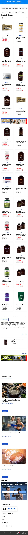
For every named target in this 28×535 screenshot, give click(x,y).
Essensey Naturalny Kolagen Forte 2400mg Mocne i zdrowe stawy (21, 258)
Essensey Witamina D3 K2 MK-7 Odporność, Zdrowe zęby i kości (21, 235)
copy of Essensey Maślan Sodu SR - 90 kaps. (20, 61)
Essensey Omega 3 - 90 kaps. (21, 189)
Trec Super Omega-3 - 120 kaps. (20, 38)
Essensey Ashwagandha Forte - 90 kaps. (20, 85)
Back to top (4, 319)
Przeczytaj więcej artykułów (6, 378)
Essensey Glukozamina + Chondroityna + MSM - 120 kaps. (7, 110)
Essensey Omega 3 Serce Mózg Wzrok (20, 282)
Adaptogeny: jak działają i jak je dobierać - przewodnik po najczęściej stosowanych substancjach (11, 400)
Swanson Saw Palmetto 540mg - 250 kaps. (7, 212)
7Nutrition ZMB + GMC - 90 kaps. (7, 235)
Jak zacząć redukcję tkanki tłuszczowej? (11, 432)
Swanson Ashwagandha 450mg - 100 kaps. (7, 281)
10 (21, 316)
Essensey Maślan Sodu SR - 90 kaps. (7, 258)
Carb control (22, 8)
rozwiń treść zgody (6, 495)
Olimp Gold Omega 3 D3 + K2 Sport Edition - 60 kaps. (21, 111)
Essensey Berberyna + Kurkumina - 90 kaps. (6, 60)
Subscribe (22, 491)
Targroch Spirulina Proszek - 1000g (20, 305)
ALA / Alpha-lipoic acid (13, 8)
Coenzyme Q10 (5, 8)
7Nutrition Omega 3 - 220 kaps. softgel (6, 165)
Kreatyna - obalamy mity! (7, 465)
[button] (17, 532)
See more (24, 353)
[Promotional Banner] (14, 121)
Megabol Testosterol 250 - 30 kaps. (6, 189)
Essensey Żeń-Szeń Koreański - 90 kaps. (6, 140)
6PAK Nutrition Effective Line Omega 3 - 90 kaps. (7, 306)
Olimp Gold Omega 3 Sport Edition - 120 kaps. (6, 37)
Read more (5, 411)
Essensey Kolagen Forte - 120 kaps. (20, 165)
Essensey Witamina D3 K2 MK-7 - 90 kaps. (21, 142)
